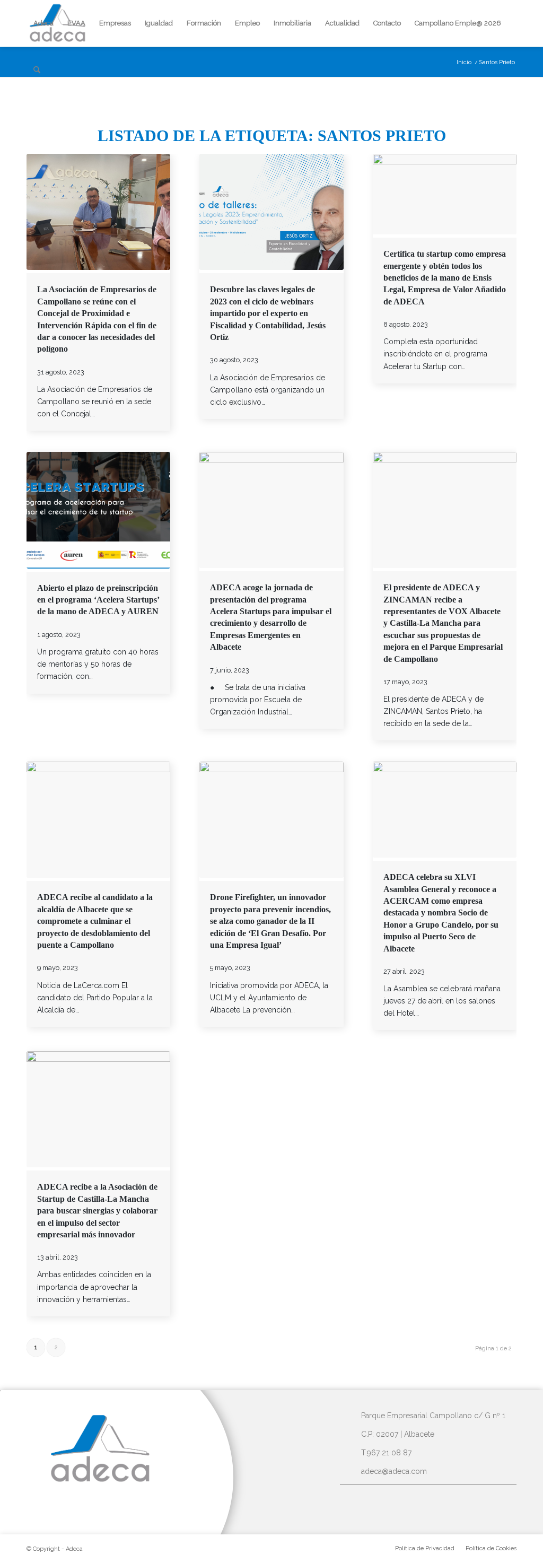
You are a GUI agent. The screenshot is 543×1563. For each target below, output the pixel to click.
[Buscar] (37, 70)
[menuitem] (43, 23)
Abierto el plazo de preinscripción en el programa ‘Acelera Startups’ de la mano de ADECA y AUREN (98, 599)
